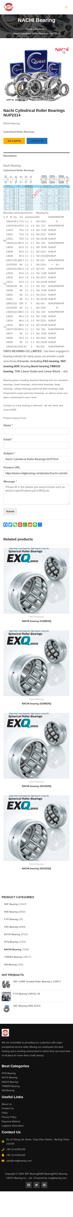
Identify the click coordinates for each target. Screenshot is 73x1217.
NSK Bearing (11, 912)
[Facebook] (29, 1185)
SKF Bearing (11, 904)
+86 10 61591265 (15, 1149)
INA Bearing (10, 964)
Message (10, 481)
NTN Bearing (11, 942)
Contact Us (8, 1108)
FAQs (5, 1113)
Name (8, 425)
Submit (10, 511)
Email (8, 439)
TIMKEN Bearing (13, 957)
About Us (7, 1104)
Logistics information (13, 1125)
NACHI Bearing (12, 949)
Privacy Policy (9, 1117)
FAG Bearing (11, 927)
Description (10, 156)
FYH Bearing (11, 919)
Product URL (12, 467)
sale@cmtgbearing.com (19, 1160)
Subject (9, 453)
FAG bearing (50, 361)
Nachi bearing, (40, 366)
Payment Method (11, 1121)
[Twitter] (36, 1185)
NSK (17, 366)
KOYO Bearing (12, 934)
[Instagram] (44, 1185)
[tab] (36, 155)
